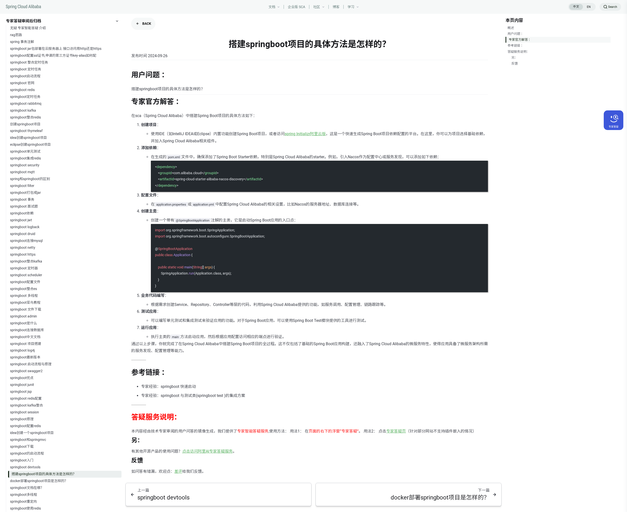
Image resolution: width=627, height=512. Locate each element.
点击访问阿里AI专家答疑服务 (207, 451)
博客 (336, 7)
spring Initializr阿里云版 (305, 133)
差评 (178, 471)
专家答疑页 (396, 431)
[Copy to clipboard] (482, 166)
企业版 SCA (296, 7)
